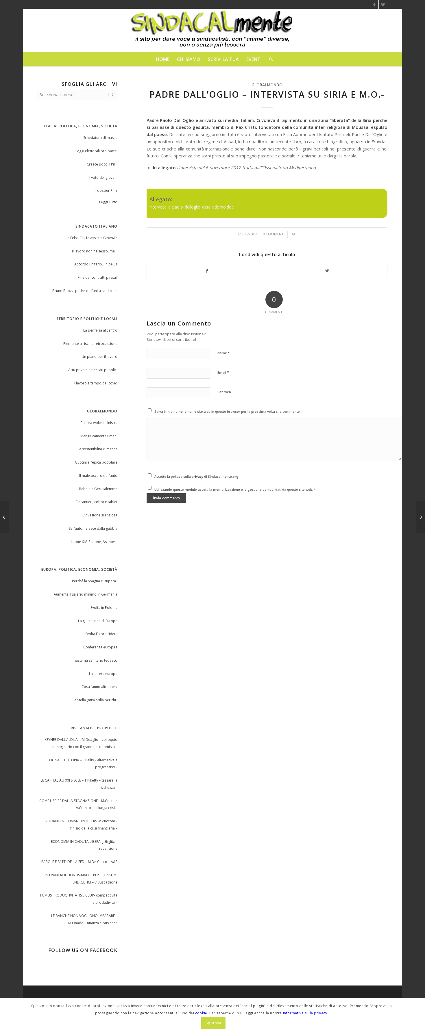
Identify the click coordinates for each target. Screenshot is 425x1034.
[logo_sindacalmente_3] (212, 30)
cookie (201, 1013)
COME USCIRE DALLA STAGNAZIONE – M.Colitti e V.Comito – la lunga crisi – (78, 804)
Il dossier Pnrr (106, 190)
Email (223, 372)
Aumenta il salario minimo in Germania (85, 594)
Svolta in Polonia (103, 607)
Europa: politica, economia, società (79, 569)
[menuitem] (162, 59)
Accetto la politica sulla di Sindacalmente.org (196, 476)
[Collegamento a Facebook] (374, 4)
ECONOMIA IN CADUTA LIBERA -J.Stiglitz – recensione (84, 845)
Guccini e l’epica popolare (96, 462)
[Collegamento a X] (383, 4)
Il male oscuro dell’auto (98, 475)
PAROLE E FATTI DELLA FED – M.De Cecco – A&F (79, 861)
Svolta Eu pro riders (101, 633)
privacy (198, 476)
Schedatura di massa (100, 137)
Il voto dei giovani (102, 177)
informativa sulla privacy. (305, 1013)
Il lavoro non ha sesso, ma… (94, 251)
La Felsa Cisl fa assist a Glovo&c (91, 237)
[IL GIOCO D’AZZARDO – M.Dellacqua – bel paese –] (4, 517)
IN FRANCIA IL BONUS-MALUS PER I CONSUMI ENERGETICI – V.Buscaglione (81, 879)
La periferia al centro (100, 330)
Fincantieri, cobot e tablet (96, 501)
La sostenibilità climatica (97, 449)
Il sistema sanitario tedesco (95, 660)
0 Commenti (273, 234)
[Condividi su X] (327, 271)
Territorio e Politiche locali (86, 318)
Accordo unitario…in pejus (95, 264)
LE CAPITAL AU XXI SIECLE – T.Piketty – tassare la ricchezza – (78, 784)
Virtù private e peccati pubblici (92, 369)
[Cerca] (269, 59)
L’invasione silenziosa (99, 515)
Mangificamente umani (98, 436)
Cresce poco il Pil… (102, 164)
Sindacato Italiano (96, 226)
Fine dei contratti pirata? (97, 277)
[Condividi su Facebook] (207, 271)
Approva (213, 1022)
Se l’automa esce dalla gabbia (93, 528)
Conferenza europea (100, 647)
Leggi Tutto (108, 202)
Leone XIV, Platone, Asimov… (94, 541)
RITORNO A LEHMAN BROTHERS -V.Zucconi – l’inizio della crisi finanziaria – (81, 825)
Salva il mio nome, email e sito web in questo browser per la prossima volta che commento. (227, 411)
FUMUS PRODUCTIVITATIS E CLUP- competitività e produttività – (78, 899)
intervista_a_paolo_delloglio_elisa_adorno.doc (191, 207)
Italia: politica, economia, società (80, 126)
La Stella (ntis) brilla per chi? (95, 700)
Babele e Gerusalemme (98, 488)
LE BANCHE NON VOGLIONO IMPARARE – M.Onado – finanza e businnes (84, 919)
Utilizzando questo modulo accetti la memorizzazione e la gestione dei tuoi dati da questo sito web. (235, 489)
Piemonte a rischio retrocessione (90, 343)
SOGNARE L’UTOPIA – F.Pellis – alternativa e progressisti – (82, 764)
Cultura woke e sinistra (98, 422)
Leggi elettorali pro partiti (96, 150)
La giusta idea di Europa (97, 620)
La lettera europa (103, 673)
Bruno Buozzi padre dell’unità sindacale (84, 290)
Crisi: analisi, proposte (93, 728)
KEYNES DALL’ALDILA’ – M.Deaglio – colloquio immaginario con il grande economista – (81, 743)
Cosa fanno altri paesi (99, 686)
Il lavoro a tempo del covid (95, 383)
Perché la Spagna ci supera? (94, 581)
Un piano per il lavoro (99, 356)
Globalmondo (267, 85)
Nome (223, 352)
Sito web (224, 392)
